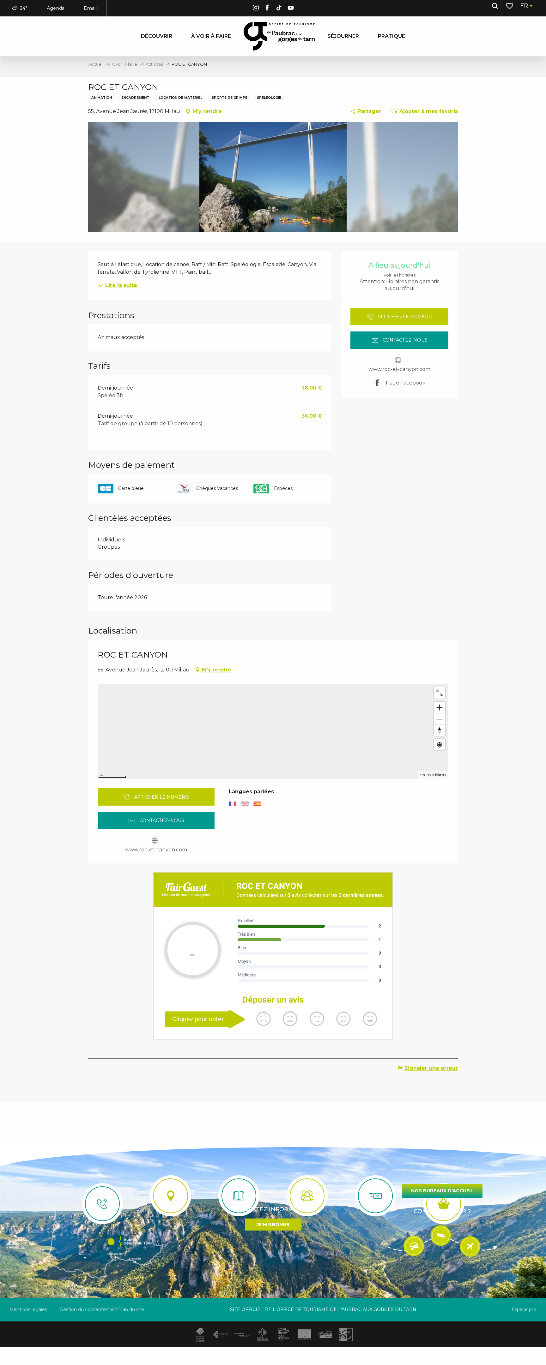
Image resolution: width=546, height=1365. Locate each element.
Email (90, 8)
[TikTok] (279, 8)
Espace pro (524, 1309)
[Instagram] (255, 8)
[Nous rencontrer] (171, 1195)
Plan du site (131, 1309)
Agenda (55, 8)
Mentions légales (28, 1309)
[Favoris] (510, 6)
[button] (494, 6)
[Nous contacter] (102, 1203)
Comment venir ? (442, 1211)
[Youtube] (290, 8)
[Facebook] (267, 8)
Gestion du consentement (89, 1309)
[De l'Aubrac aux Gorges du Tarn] (279, 36)
